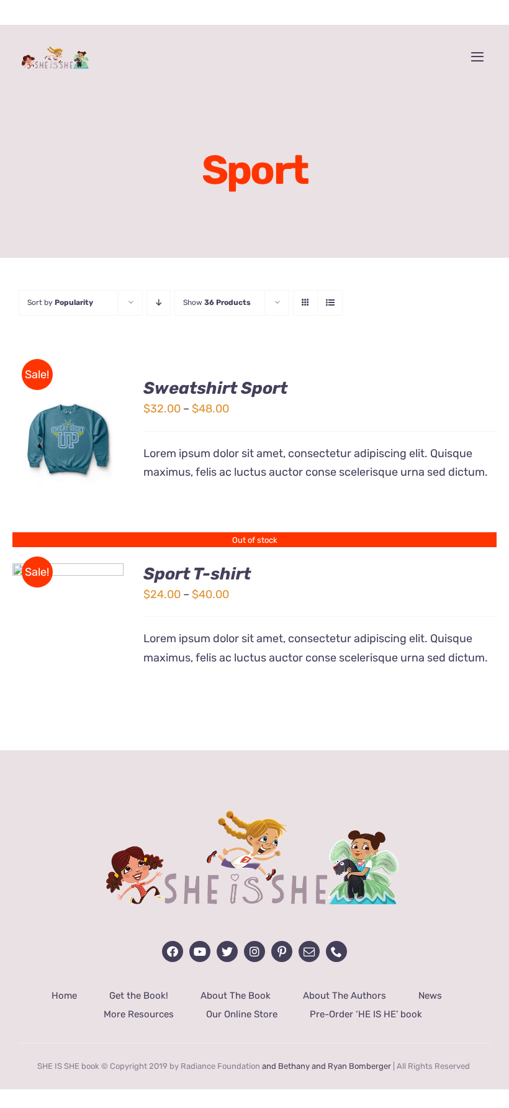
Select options (68, 434)
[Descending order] (158, 303)
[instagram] (254, 951)
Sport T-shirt (197, 574)
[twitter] (227, 951)
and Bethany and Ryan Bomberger (326, 1066)
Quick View (78, 448)
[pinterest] (281, 951)
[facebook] (172, 951)
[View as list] (330, 303)
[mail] (309, 951)
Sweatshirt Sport (215, 388)
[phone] (336, 951)
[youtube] (199, 951)
